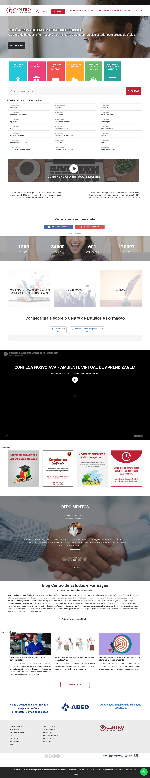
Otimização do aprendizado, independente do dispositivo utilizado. (75, 373)
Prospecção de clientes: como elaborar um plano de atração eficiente (119, 658)
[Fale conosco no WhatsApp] (144, 772)
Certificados (103, 10)
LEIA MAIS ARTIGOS (75, 685)
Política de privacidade (50, 735)
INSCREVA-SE (17, 45)
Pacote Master (47, 741)
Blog (11, 735)
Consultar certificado (17, 726)
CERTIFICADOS (75, 290)
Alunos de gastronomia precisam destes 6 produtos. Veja (74, 658)
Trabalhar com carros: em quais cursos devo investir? (28, 658)
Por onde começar (121, 10)
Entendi (75, 775)
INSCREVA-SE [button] (58, 12)
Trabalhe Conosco (49, 732)
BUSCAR (134, 91)
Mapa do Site (14, 741)
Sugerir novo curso (49, 726)
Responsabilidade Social (81, 10)
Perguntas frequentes (17, 732)
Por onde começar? (49, 738)
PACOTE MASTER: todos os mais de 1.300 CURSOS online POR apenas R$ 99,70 (29, 291)
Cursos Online (14, 738)
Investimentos (14, 729)
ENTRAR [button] (46, 12)
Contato (138, 10)
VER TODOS (75, 567)
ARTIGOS (120, 290)
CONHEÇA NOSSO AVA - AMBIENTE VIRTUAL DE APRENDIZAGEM (75, 367)
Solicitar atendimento (50, 729)
